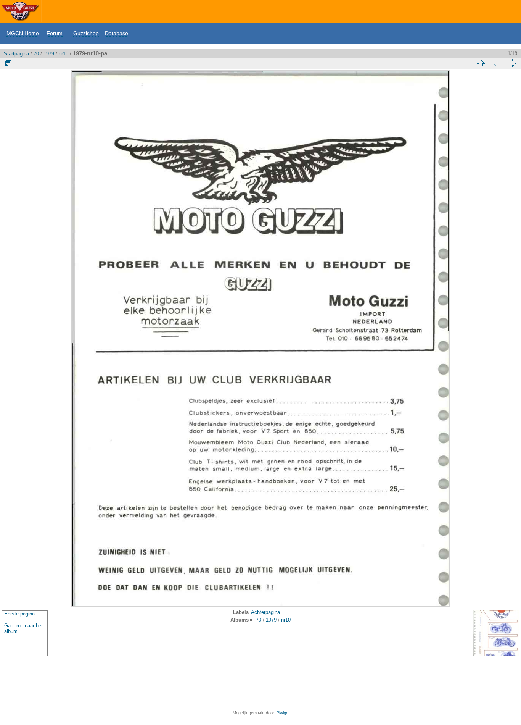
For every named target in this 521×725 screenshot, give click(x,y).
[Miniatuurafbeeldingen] (481, 63)
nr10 (63, 54)
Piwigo (282, 712)
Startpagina (16, 54)
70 (36, 54)
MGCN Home (22, 33)
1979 (48, 54)
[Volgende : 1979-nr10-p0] (513, 63)
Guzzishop (86, 33)
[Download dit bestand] (8, 63)
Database (116, 33)
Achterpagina (265, 612)
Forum (55, 33)
